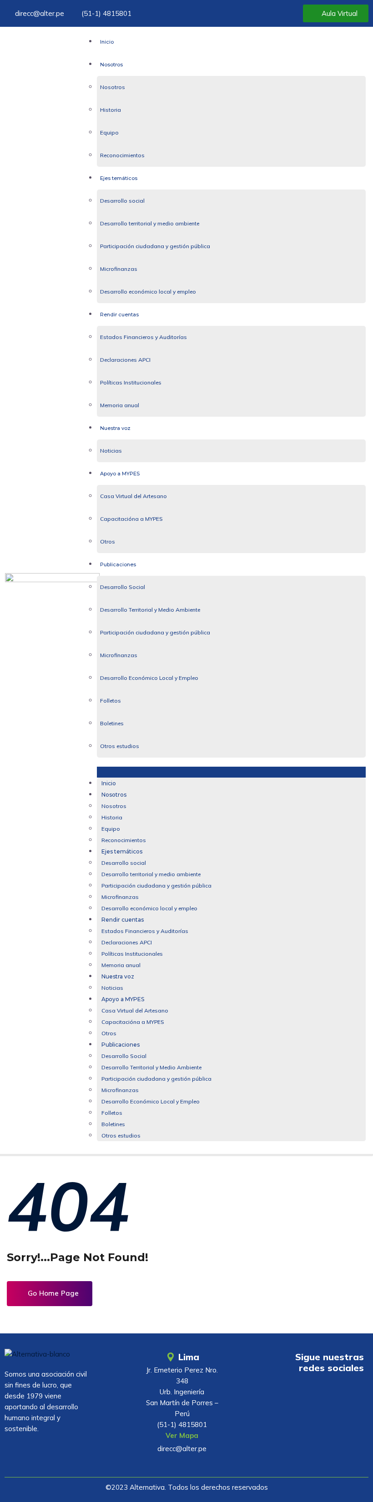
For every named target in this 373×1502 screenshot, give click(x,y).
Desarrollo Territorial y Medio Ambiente (150, 609)
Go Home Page (52, 1293)
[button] (231, 772)
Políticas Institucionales (130, 382)
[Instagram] (352, 1393)
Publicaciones (118, 564)
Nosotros (111, 64)
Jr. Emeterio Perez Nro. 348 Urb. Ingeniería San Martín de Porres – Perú (182, 1392)
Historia (110, 109)
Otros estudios (119, 746)
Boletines (112, 723)
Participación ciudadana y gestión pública (155, 246)
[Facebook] (325, 1393)
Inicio (107, 42)
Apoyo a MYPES (120, 473)
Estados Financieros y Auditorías (143, 337)
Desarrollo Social (122, 587)
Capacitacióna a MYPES (131, 518)
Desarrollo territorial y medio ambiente (149, 223)
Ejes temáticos (118, 178)
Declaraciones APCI (125, 359)
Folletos (110, 700)
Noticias (111, 450)
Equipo (109, 132)
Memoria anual (119, 405)
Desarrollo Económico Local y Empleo (149, 677)
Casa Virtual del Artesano (133, 496)
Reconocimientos (122, 155)
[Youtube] (298, 1393)
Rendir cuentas (119, 314)
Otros (107, 541)
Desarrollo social (122, 200)
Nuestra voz (115, 428)
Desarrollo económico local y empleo (148, 291)
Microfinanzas (118, 268)
